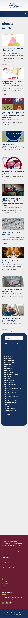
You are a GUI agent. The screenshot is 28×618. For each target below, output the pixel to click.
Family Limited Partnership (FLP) (13, 388)
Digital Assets (8, 370)
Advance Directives (10, 356)
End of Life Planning (10, 380)
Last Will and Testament (11, 400)
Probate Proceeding (10, 408)
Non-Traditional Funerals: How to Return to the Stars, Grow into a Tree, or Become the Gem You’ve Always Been (13, 114)
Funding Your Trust (8, 144)
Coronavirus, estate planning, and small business (12, 319)
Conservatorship (9, 368)
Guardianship (8, 394)
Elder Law (7, 378)
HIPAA (6, 398)
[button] (4, 14)
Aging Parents (8, 358)
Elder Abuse (8, 376)
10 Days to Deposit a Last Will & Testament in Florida (12, 82)
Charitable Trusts (9, 366)
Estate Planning (9, 382)
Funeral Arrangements (10, 392)
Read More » (4, 64)
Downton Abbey (9, 372)
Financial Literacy (9, 390)
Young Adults (8, 422)
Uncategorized (8, 418)
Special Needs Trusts (10, 412)
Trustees (7, 414)
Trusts (7, 416)
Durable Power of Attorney (11, 374)
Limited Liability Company (11, 402)
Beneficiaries (8, 364)
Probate (7, 406)
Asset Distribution (9, 360)
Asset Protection (9, 362)
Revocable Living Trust (10, 410)
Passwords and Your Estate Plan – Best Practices (12, 49)
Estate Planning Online (10, 384)
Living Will (7, 404)
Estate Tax (7, 386)
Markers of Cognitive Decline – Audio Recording (12, 290)
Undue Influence (9, 420)
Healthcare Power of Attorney (12, 396)
